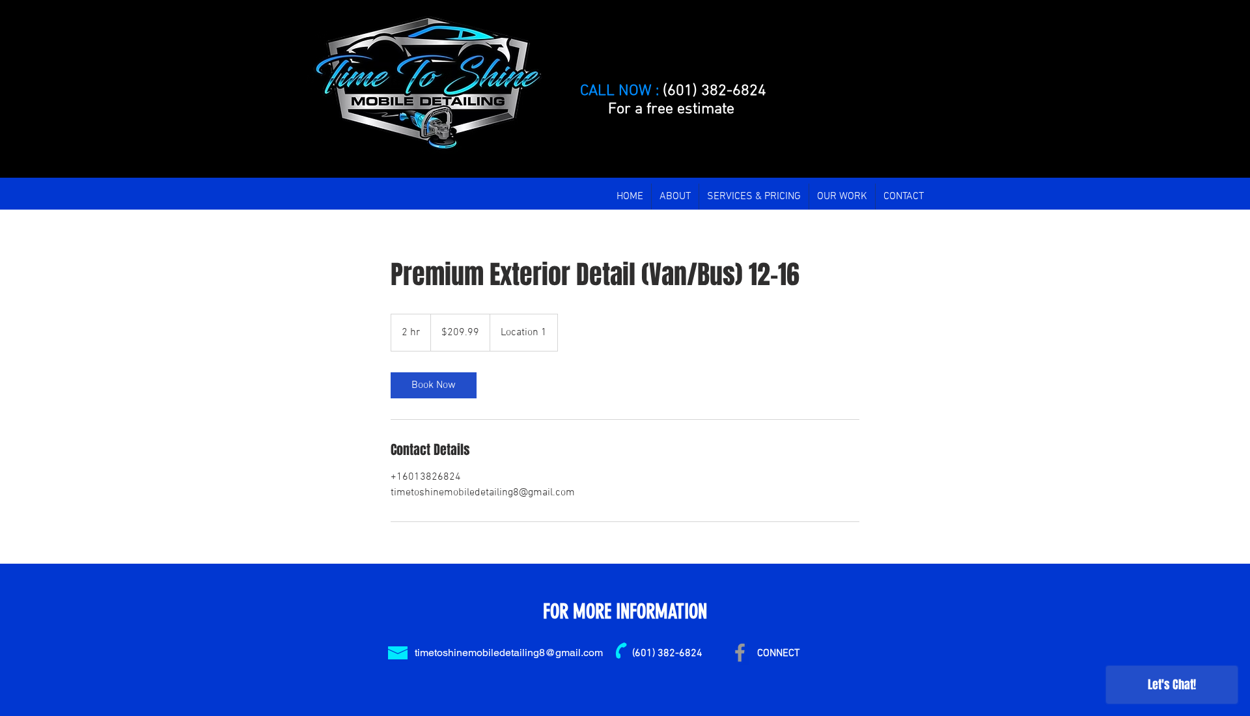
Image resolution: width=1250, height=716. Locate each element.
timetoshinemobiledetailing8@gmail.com (509, 652)
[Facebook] (740, 652)
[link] (434, 385)
